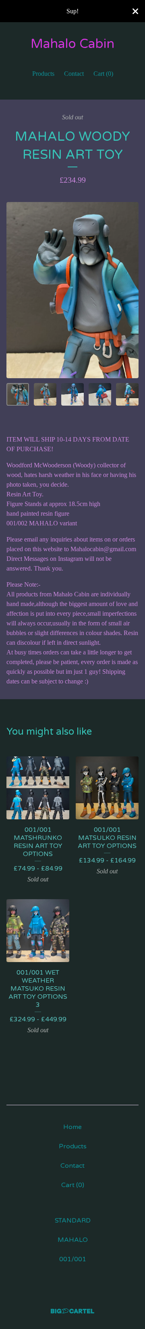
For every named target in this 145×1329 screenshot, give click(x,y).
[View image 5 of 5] (127, 394)
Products (43, 73)
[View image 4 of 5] (100, 394)
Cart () (103, 73)
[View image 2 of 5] (45, 394)
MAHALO (73, 1240)
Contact (74, 73)
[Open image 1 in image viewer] (72, 290)
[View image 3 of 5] (72, 394)
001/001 (72, 1259)
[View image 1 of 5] (17, 394)
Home (72, 1127)
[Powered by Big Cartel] (72, 1311)
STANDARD (73, 1221)
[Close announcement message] (135, 11)
